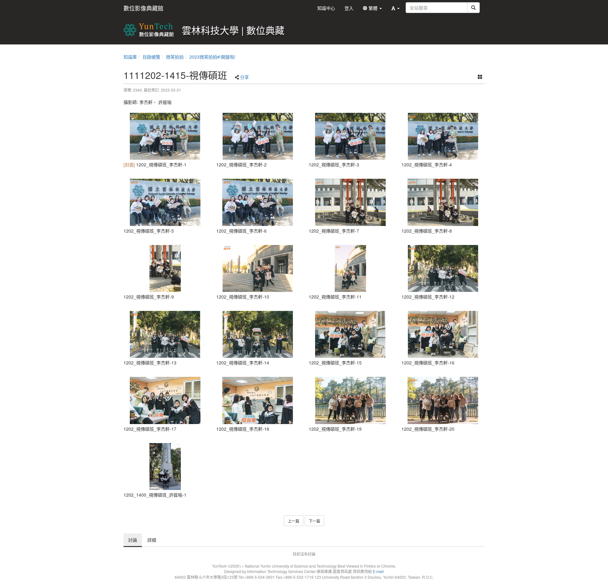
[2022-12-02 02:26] (165, 268)
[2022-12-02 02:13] (258, 136)
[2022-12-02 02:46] (350, 334)
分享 (244, 77)
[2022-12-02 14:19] (165, 466)
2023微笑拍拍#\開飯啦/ (212, 57)
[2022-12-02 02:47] (165, 400)
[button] (395, 8)
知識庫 (130, 57)
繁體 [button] (373, 8)
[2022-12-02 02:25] (350, 202)
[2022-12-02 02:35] (258, 334)
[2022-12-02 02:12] (165, 136)
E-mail (378, 571)
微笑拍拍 (175, 57)
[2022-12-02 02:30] (258, 268)
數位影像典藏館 (143, 8)
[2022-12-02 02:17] (165, 202)
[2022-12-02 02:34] (443, 268)
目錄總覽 (151, 57)
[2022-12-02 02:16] (443, 136)
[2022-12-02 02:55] (350, 400)
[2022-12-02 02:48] (258, 400)
